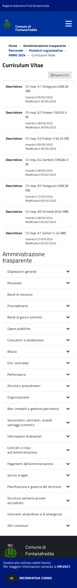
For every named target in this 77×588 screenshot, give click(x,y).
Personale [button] (14, 282)
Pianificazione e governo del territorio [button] (34, 486)
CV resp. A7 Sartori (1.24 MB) (45, 233)
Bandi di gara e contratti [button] (24, 317)
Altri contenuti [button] (17, 525)
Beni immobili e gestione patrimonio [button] (33, 408)
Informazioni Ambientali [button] (24, 436)
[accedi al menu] (68, 23)
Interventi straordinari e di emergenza (34, 514)
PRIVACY (63, 566)
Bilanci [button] (12, 351)
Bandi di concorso (19, 294)
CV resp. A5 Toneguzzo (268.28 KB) (46, 188)
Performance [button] (16, 374)
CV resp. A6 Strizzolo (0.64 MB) (46, 211)
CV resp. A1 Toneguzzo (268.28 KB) (46, 89)
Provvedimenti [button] (17, 305)
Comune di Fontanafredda (26, 28)
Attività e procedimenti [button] (23, 385)
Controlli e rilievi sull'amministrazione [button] (22, 450)
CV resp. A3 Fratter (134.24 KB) (47, 138)
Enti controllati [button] (18, 363)
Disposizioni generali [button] (22, 271)
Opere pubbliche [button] (18, 328)
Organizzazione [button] (18, 397)
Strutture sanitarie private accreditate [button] (26, 500)
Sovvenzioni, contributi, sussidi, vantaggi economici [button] (30, 422)
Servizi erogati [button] (17, 475)
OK (11, 578)
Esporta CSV (61, 75)
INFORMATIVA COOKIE (35, 578)
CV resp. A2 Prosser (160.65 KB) (46, 115)
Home (13, 45)
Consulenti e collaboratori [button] (25, 340)
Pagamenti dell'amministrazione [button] (30, 463)
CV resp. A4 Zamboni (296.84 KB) (46, 162)
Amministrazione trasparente (44, 45)
